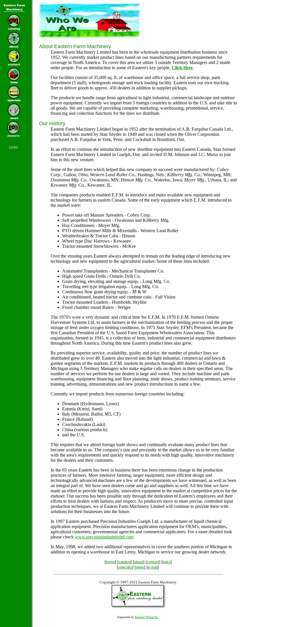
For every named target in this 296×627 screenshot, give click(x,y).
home (110, 562)
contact (153, 562)
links (167, 562)
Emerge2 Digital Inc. (147, 617)
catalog (125, 562)
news (140, 567)
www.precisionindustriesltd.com (104, 536)
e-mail (153, 567)
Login (13, 147)
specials (125, 567)
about (138, 562)
